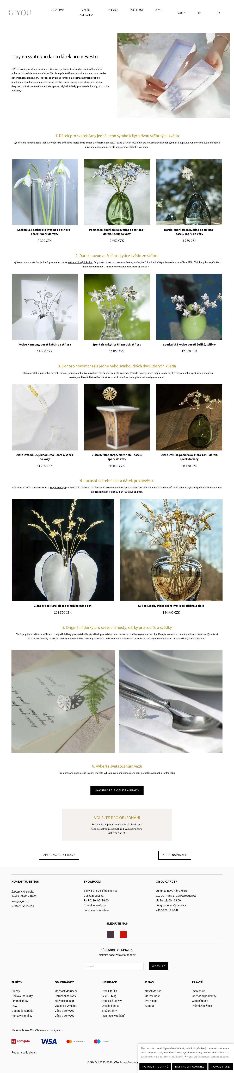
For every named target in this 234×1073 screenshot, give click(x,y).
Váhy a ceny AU (65, 1015)
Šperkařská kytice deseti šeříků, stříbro (189, 344)
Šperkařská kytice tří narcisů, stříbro (117, 344)
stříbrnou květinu (197, 634)
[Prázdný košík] (218, 12)
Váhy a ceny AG (65, 1010)
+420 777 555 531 (117, 833)
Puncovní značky (21, 1015)
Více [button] (158, 10)
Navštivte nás (153, 991)
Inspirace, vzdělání (113, 1015)
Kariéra (149, 1005)
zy (31, 996)
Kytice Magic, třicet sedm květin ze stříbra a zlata (171, 605)
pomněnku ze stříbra (108, 147)
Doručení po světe (66, 996)
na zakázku (97, 491)
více (186, 1056)
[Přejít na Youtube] (123, 934)
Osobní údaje (200, 1000)
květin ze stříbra (41, 634)
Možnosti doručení (66, 991)
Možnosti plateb (64, 1000)
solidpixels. (29, 1052)
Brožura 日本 (110, 1010)
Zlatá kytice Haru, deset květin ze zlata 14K (63, 605)
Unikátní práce (110, 1005)
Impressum (198, 991)
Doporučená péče (22, 1010)
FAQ (14, 1005)
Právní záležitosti (202, 1005)
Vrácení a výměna (65, 1005)
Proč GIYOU (109, 991)
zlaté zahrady (121, 373)
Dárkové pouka (20, 996)
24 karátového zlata (131, 491)
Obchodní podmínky (204, 996)
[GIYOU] (20, 13)
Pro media (151, 1000)
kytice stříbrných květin (80, 262)
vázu (172, 772)
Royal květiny (57, 487)
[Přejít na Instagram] (110, 934)
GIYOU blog (109, 996)
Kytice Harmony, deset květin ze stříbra (45, 344)
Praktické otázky (112, 1000)
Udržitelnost (152, 996)
